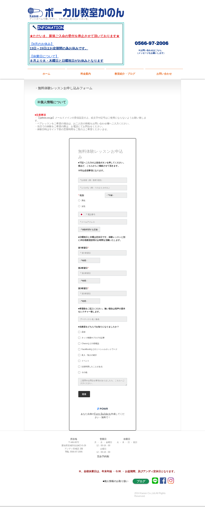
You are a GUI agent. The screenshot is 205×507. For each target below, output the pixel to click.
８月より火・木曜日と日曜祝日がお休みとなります (66, 60)
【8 (32, 44)
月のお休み (43, 44)
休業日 (38, 56)
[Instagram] (171, 480)
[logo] (155, 480)
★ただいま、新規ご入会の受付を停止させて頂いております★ (74, 36)
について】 (51, 56)
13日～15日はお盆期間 (46, 48)
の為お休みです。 (75, 48)
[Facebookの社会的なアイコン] (163, 480)
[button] (124, 72)
